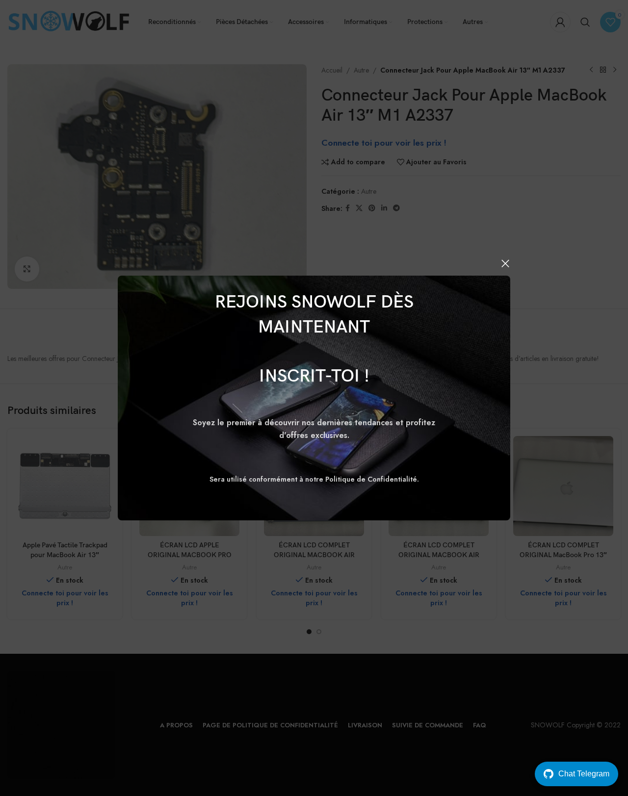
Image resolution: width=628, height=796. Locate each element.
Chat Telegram (583, 774)
